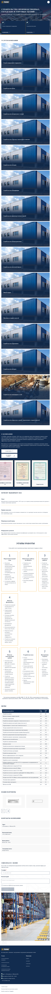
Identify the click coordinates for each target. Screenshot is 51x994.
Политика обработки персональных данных (9, 989)
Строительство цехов (5, 962)
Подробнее (9, 451)
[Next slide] (8, 811)
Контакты (28, 966)
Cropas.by (11, 991)
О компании (28, 963)
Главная (27, 958)
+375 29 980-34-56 (6, 834)
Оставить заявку (8, 456)
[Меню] (48, 2)
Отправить (7, 889)
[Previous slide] (3, 811)
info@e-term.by (5, 850)
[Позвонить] (45, 2)
